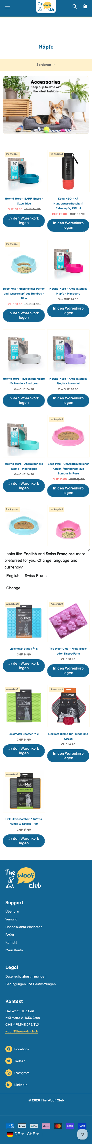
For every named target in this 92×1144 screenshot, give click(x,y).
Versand (11, 919)
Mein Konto (14, 950)
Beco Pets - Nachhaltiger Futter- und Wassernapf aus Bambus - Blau (24, 293)
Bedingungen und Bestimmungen (30, 984)
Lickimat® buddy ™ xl (24, 649)
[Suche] (74, 6)
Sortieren (44, 65)
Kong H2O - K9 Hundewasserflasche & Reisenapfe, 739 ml (68, 203)
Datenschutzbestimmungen (25, 976)
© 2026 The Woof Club (46, 1100)
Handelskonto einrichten (23, 927)
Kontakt (11, 942)
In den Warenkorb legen (23, 220)
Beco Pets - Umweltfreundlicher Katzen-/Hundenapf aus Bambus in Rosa (68, 468)
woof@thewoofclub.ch (21, 1031)
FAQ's (9, 935)
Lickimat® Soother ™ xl (24, 734)
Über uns (12, 911)
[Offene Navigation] (7, 6)
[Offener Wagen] (85, 6)
